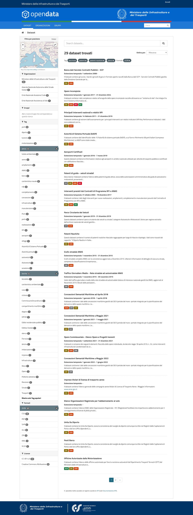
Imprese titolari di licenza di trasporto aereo (84, 379)
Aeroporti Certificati (73, 151)
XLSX (66, 468)
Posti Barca (69, 440)
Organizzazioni (42, 25)
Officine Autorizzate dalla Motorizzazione (83, 458)
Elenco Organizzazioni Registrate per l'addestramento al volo (92, 400)
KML (76, 350)
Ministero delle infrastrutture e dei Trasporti (46, 4)
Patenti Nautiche (71, 233)
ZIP (66, 183)
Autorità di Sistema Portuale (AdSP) (80, 133)
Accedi (167, 2)
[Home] (23, 32)
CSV (66, 83)
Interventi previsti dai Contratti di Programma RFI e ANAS (90, 191)
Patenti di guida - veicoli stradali (79, 173)
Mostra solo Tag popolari (31, 398)
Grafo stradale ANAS (73, 251)
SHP (66, 265)
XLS (80, 105)
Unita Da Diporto (71, 422)
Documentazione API (109, 491)
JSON (71, 83)
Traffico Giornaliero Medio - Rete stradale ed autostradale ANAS (93, 273)
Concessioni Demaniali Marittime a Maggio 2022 (86, 358)
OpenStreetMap (32, 70)
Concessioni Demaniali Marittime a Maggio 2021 (86, 315)
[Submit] (168, 25)
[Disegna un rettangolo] (55, 44)
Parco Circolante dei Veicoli (76, 212)
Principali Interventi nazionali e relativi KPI (83, 112)
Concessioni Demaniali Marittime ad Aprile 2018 (86, 294)
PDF (76, 105)
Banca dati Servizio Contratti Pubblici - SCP (83, 69)
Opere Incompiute (72, 91)
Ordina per (141, 52)
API (98, 491)
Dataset (27, 25)
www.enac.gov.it (70, 389)
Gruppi (57, 25)
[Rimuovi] (75, 61)
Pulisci (54, 39)
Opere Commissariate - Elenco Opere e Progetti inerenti (89, 337)
